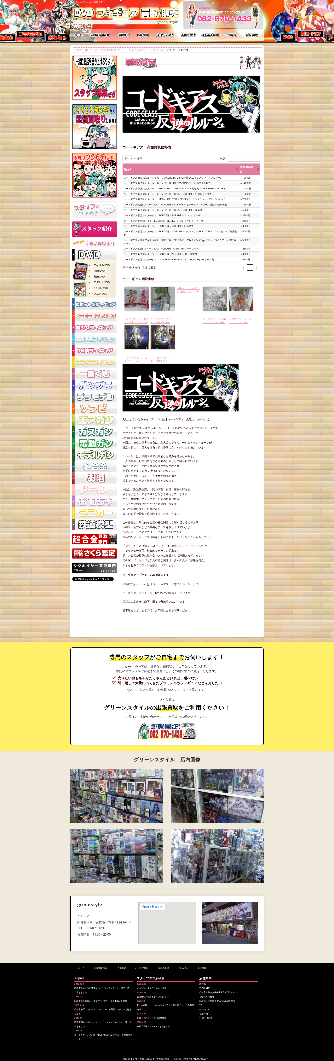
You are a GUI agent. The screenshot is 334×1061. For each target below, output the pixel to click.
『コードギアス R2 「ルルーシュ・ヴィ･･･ (135, 359)
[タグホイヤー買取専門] (94, 572)
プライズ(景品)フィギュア (94, 362)
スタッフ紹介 (165, 35)
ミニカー (94, 513)
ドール (94, 490)
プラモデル (94, 397)
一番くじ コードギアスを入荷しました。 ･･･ (188, 290)
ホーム (79, 35)
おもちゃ (94, 501)
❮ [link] (243, 267)
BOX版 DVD (101, 288)
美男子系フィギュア (94, 339)
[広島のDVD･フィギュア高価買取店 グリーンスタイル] (126, 24)
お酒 (94, 478)
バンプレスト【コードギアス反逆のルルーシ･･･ (136, 321)
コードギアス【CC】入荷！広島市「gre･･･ (161, 321)
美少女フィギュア (94, 327)
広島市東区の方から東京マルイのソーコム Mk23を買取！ (101, 1000)
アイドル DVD (102, 265)
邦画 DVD (99, 276)
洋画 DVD (99, 270)
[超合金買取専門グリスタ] (94, 543)
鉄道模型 (94, 524)
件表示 (138, 158)
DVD (94, 255)
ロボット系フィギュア (155, 50)
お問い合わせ (162, 967)
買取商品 (123, 35)
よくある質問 (210, 35)
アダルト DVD (102, 282)
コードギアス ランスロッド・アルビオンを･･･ (214, 321)
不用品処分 (188, 35)
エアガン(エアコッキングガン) (94, 420)
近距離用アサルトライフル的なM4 (153, 996)
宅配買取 (252, 35)
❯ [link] (257, 267)
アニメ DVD (100, 293)
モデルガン (94, 455)
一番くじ (94, 374)
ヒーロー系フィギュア (94, 316)
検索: (223, 158)
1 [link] (250, 267)
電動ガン (94, 443)
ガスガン (94, 432)
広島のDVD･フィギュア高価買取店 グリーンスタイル (106, 50)
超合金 (94, 466)
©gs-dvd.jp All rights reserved (138, 1058)
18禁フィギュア (94, 350)
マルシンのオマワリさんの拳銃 (151, 988)
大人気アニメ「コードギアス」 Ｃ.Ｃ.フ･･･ (240, 321)
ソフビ (94, 408)
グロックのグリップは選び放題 (151, 1017)
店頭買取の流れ (99, 35)
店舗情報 (143, 35)
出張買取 (231, 35)
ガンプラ (94, 385)
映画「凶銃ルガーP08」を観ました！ (154, 1026)
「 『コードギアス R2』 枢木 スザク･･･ (160, 359)
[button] (237, 169)
